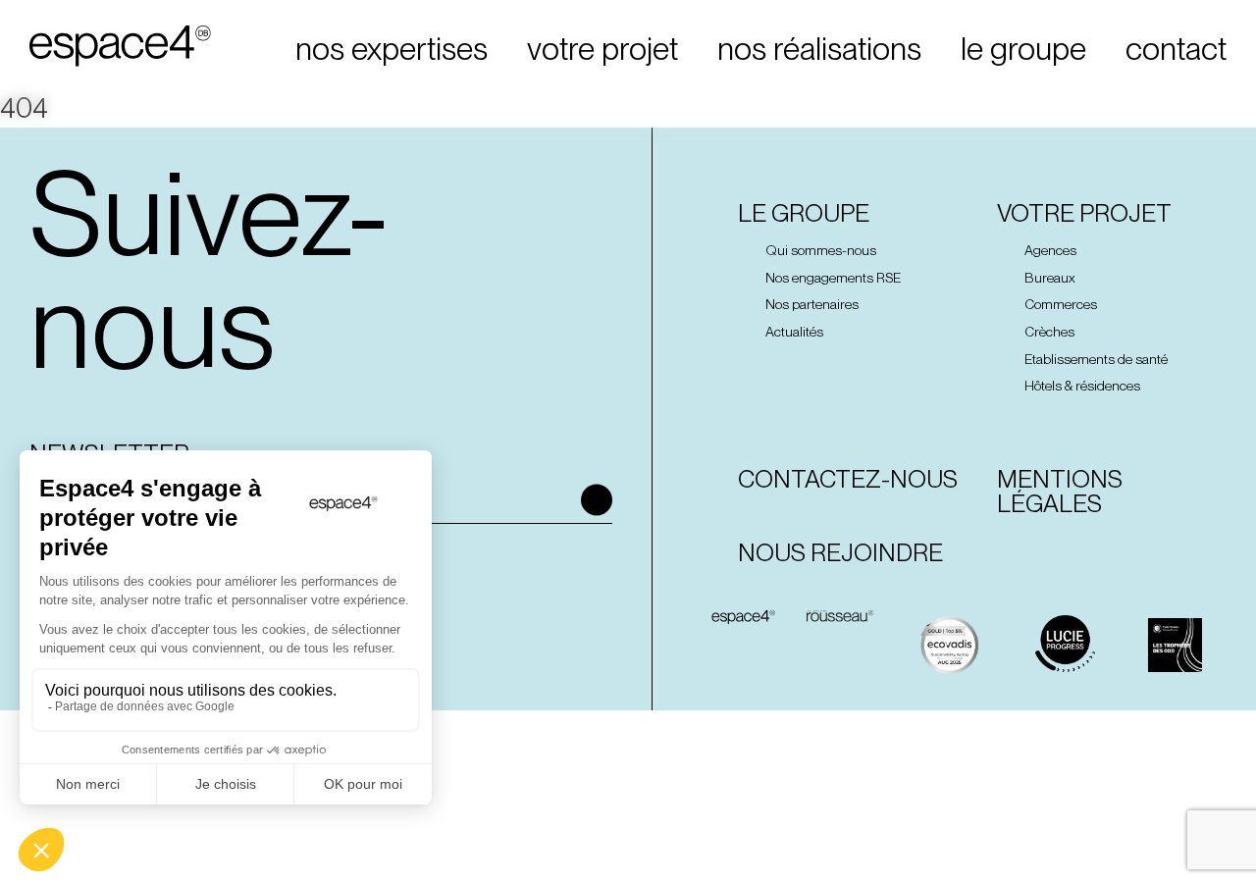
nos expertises (391, 49)
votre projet (602, 49)
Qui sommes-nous (820, 251)
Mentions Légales (1060, 491)
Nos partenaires (812, 305)
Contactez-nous (848, 479)
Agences (1050, 251)
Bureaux (1049, 278)
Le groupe (803, 214)
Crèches (1049, 331)
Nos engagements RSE (833, 278)
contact (1176, 49)
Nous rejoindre (840, 554)
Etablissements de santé (1096, 359)
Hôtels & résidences (1082, 386)
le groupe (1023, 49)
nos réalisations (819, 49)
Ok (596, 499)
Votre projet (1084, 214)
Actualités (794, 331)
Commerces (1060, 305)
